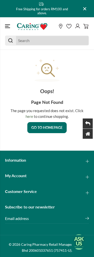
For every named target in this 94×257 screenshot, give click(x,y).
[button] (8, 26)
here (29, 116)
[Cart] (86, 26)
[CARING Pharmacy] (32, 26)
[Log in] (77, 26)
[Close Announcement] (84, 9)
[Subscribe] (87, 219)
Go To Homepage (47, 127)
